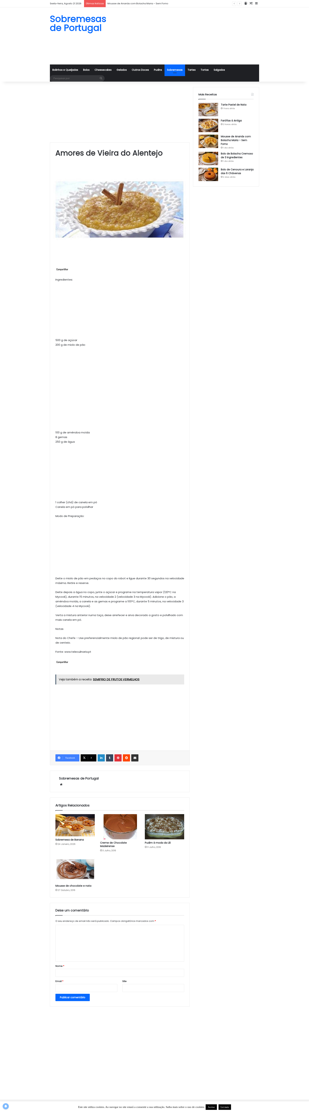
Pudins (158, 70)
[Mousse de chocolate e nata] (75, 869)
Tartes (192, 70)
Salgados (219, 70)
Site (124, 981)
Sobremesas (175, 70)
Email (59, 981)
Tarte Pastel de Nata (233, 104)
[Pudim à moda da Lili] (164, 826)
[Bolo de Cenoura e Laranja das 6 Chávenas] (208, 174)
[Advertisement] (190, 36)
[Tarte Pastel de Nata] (208, 109)
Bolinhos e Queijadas (65, 70)
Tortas (205, 70)
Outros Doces (140, 70)
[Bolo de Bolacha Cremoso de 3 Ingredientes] (208, 158)
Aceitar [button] (211, 1107)
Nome (59, 966)
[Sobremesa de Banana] (75, 825)
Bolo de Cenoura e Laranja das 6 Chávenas (237, 171)
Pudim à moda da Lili (158, 842)
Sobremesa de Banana (69, 839)
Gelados (122, 70)
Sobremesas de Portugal (79, 778)
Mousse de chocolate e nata (73, 886)
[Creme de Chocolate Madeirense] (119, 826)
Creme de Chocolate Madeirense (113, 844)
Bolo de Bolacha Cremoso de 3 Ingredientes (237, 155)
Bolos (86, 70)
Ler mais (225, 1107)
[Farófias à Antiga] (208, 125)
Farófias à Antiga (231, 120)
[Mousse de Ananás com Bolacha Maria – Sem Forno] (208, 141)
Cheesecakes (103, 70)
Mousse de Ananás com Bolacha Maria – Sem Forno (236, 140)
